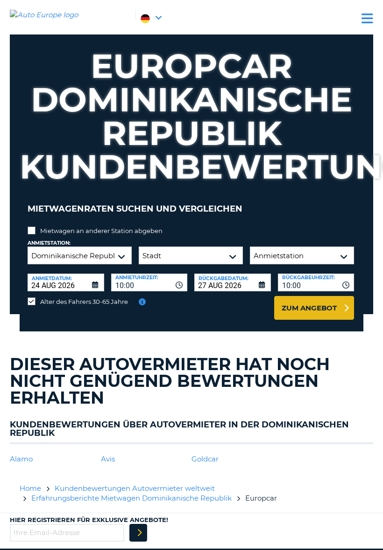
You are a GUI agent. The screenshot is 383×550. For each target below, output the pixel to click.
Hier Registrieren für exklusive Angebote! (89, 519)
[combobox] (149, 282)
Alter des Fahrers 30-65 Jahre (84, 301)
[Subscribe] (138, 533)
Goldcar (205, 458)
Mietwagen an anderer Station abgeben (101, 230)
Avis (108, 458)
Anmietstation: (49, 243)
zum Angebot (309, 307)
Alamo (21, 458)
